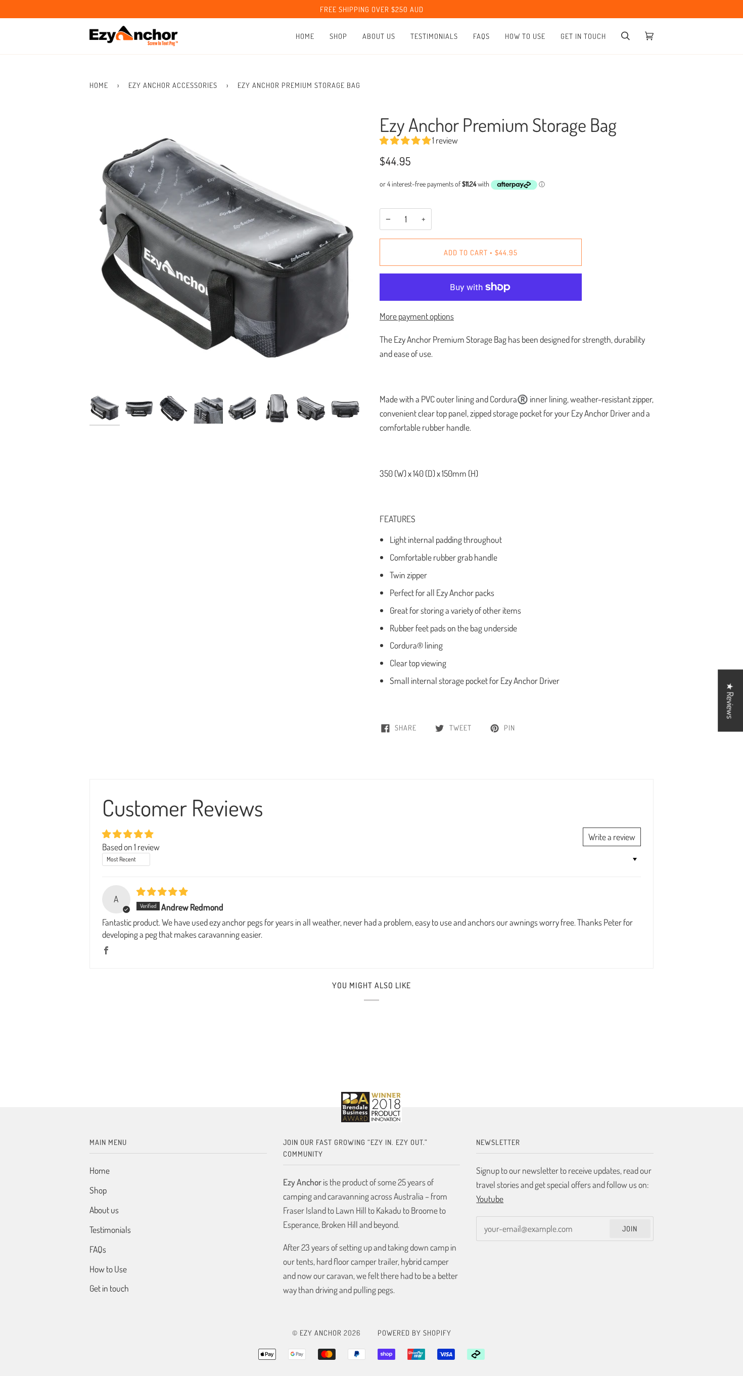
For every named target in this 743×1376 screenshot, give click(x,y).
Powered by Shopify (414, 1332)
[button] (406, 140)
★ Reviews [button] (730, 700)
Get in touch (109, 1288)
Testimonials (110, 1229)
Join (629, 1228)
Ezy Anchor (321, 1332)
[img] (162, 891)
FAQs (97, 1249)
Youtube (489, 1198)
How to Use (108, 1268)
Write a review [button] (611, 836)
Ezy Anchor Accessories (172, 84)
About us (104, 1209)
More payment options (417, 316)
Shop (98, 1190)
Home (98, 84)
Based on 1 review (131, 846)
